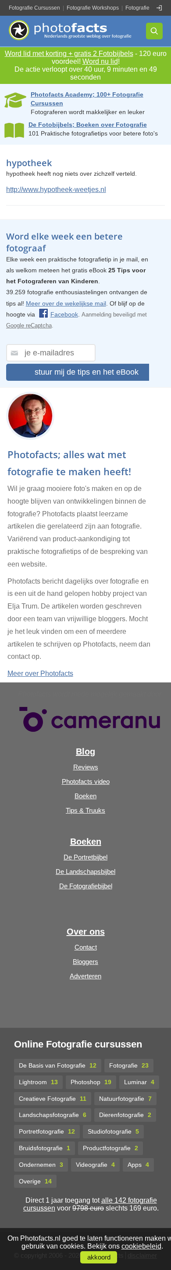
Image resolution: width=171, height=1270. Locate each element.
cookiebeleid (141, 1246)
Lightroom (38, 1082)
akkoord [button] (98, 1257)
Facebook (64, 314)
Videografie (95, 1164)
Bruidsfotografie (44, 1148)
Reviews (85, 767)
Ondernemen (41, 1164)
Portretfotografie (47, 1131)
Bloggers (85, 961)
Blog (85, 751)
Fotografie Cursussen (34, 8)
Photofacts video (86, 781)
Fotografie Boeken (147, 8)
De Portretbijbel (85, 857)
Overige (35, 1181)
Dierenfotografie (125, 1114)
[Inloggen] (159, 8)
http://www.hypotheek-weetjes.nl (56, 189)
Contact (86, 947)
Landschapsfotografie (52, 1114)
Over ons (86, 931)
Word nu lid (100, 61)
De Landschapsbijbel (85, 871)
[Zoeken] (154, 31)
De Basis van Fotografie (57, 1065)
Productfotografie (110, 1148)
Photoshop (91, 1082)
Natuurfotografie (125, 1098)
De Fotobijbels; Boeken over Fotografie (87, 124)
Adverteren (85, 976)
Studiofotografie (113, 1131)
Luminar (139, 1082)
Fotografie (129, 1065)
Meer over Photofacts (40, 673)
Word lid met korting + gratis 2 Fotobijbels (69, 53)
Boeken (85, 796)
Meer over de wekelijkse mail (66, 303)
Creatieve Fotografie (52, 1098)
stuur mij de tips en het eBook (87, 372)
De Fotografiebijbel (85, 886)
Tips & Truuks (85, 810)
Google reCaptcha (29, 325)
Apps (138, 1164)
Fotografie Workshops (93, 8)
